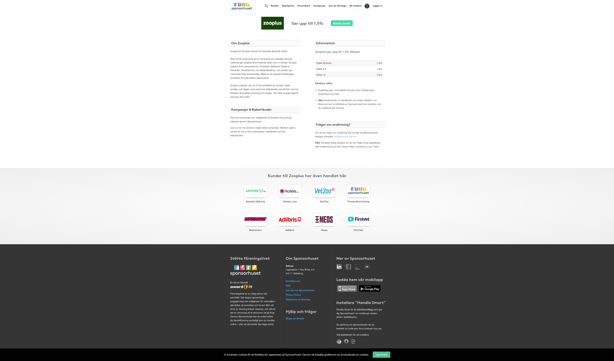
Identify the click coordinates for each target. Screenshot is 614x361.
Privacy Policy (293, 294)
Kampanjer (319, 5)
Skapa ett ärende (295, 318)
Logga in (377, 5)
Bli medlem (356, 5)
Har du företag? (337, 5)
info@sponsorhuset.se (344, 136)
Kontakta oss (293, 281)
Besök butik (341, 23)
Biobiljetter (288, 5)
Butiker (275, 5)
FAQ (288, 285)
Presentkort (304, 5)
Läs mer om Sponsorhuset (300, 290)
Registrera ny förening (298, 299)
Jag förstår (381, 354)
